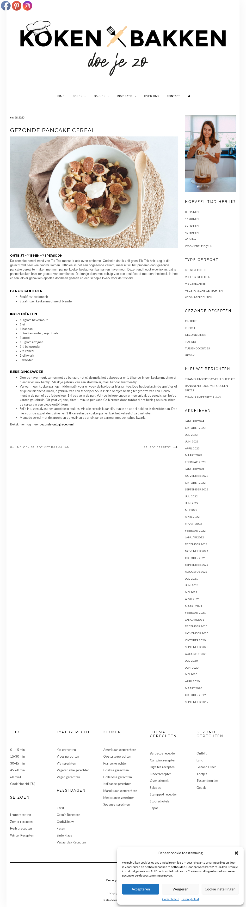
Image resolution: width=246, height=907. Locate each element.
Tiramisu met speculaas (203, 397)
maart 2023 (193, 455)
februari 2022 (195, 530)
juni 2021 (191, 585)
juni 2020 (191, 667)
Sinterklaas (64, 835)
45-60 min (192, 232)
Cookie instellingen (220, 889)
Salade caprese (157, 447)
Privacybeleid (190, 899)
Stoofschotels (159, 801)
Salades (155, 787)
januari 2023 (194, 469)
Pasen (61, 828)
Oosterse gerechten (117, 756)
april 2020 (192, 681)
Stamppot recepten (163, 794)
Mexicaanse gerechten (119, 798)
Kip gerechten (196, 270)
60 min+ (190, 239)
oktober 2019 (195, 695)
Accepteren (141, 889)
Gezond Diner (195, 334)
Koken (78, 96)
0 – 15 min (192, 212)
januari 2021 (194, 619)
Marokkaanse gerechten (120, 791)
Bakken (100, 96)
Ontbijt (191, 321)
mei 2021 (191, 592)
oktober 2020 (195, 640)
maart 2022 (193, 523)
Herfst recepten (21, 828)
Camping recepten (163, 760)
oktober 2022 (195, 482)
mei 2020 (191, 674)
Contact (173, 96)
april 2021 (192, 599)
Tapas (154, 808)
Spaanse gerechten (116, 804)
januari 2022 (194, 537)
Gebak (190, 355)
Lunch (190, 328)
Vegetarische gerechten (204, 290)
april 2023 (192, 448)
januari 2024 (194, 421)
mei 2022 (191, 510)
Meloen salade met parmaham (43, 447)
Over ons (151, 96)
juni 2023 (191, 441)
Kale (107, 900)
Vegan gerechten (198, 297)
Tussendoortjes (197, 348)
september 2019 (196, 702)
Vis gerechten (195, 283)
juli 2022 (191, 496)
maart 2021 (193, 606)
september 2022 (196, 489)
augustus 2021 (196, 571)
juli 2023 (191, 434)
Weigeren (180, 889)
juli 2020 (191, 660)
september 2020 (196, 647)
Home (60, 96)
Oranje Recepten (68, 815)
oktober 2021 (195, 558)
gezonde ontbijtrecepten (56, 424)
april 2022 (192, 516)
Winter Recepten (22, 835)
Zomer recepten (21, 822)
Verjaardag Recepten (71, 842)
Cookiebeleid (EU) (198, 246)
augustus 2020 (196, 654)
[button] (236, 853)
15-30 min (192, 219)
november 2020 (196, 633)
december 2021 (196, 544)
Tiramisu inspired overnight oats (210, 379)
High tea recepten (162, 767)
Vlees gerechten (197, 277)
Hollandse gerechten (117, 777)
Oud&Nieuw (65, 822)
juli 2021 (191, 578)
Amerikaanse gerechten (119, 750)
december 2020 (196, 626)
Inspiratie (125, 96)
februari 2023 (195, 462)
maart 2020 (193, 688)
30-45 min (192, 225)
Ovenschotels (159, 781)
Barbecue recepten (163, 753)
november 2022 (196, 475)
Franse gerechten (115, 763)
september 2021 (196, 564)
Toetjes (190, 341)
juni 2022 (191, 503)
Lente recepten (20, 815)
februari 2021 (195, 612)
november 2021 (196, 551)
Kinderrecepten (161, 774)
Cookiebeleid (170, 899)
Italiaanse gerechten (117, 784)
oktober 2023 (195, 428)
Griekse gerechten (116, 770)
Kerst (60, 808)
